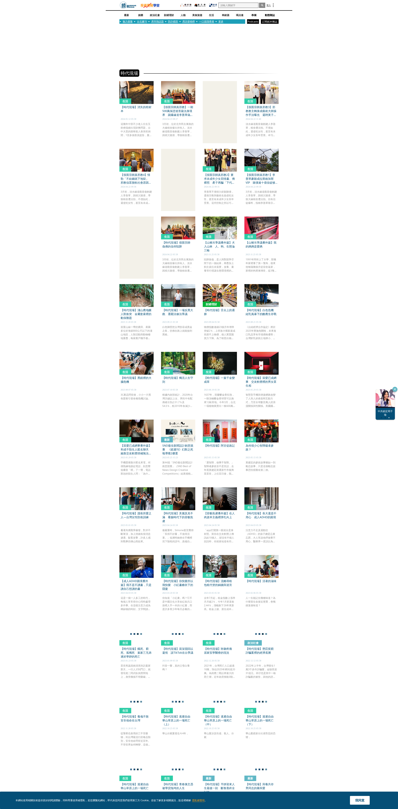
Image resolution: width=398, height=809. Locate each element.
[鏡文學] (200, 5)
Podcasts (253, 21)
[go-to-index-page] (128, 5)
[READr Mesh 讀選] (213, 5)
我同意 (360, 800)
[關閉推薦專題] (394, 389)
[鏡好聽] (186, 5)
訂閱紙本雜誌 (269, 21)
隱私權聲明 (198, 800)
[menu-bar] (273, 5)
